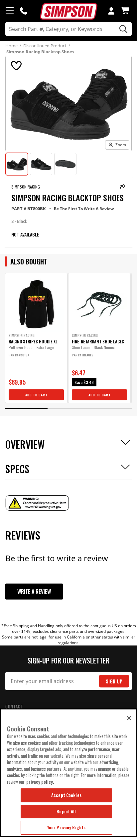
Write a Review (34, 592)
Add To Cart (36, 394)
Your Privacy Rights (66, 827)
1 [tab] (26, 408)
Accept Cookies (66, 795)
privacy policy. (40, 781)
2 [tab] (68, 408)
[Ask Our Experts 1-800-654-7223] (23, 11)
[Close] (129, 718)
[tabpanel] (36, 338)
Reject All (66, 811)
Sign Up (114, 681)
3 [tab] (110, 408)
